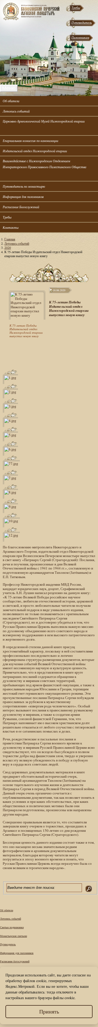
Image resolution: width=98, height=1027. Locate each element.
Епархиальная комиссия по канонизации (30, 140)
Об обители (11, 101)
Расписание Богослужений (21, 207)
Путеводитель (81, 22)
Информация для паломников (23, 196)
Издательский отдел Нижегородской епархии (35, 151)
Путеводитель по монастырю (24, 186)
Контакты (11, 227)
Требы (75, 7)
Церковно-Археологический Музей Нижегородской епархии (44, 121)
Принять (49, 1011)
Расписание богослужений (14, 961)
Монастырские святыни (13, 936)
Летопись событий (16, 111)
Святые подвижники (12, 927)
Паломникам (80, 37)
